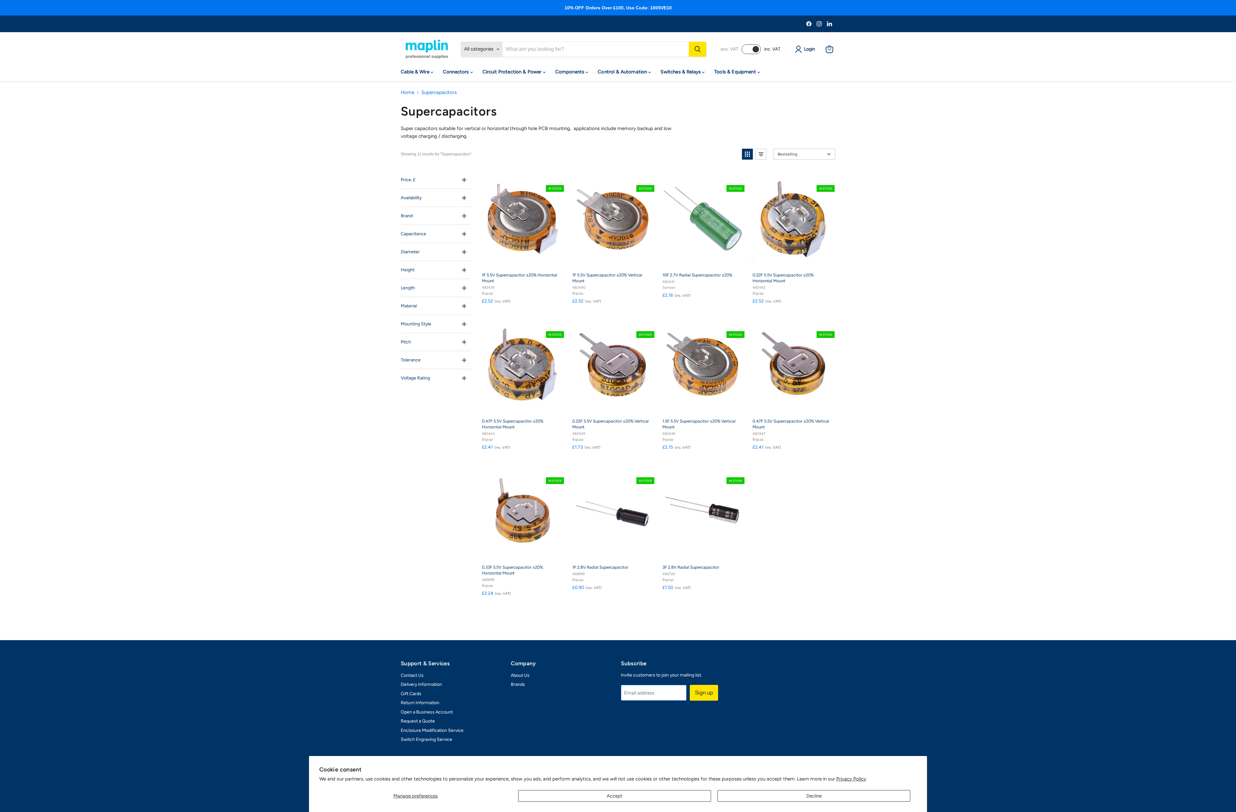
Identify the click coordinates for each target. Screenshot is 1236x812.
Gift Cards (411, 693)
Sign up (704, 692)
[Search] (697, 49)
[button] (747, 154)
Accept (615, 796)
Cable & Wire (416, 72)
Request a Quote (418, 721)
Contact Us (412, 675)
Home (407, 92)
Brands (518, 684)
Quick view (557, 177)
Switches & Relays (681, 72)
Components (570, 72)
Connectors (456, 72)
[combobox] (595, 49)
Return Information (420, 702)
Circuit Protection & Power (512, 72)
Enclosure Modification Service (432, 730)
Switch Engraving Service (426, 739)
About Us (520, 675)
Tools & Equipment (735, 72)
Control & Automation (623, 72)
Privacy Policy (851, 779)
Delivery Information (421, 684)
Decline (814, 796)
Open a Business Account (427, 712)
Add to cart (526, 260)
